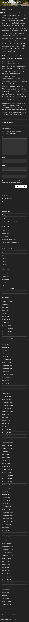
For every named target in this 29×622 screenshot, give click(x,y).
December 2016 (6, 365)
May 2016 (4, 387)
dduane (24, 109)
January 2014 (5, 472)
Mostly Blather (6, 236)
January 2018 (5, 325)
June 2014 (5, 457)
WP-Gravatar (13, 619)
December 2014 (6, 439)
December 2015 (6, 402)
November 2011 (6, 549)
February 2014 (6, 469)
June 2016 (5, 384)
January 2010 (5, 601)
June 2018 (5, 310)
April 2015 (5, 426)
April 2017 (5, 353)
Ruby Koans (5, 215)
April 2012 (5, 537)
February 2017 (6, 359)
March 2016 (5, 393)
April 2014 (5, 463)
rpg (3, 282)
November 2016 (6, 368)
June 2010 (5, 595)
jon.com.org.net (11, 2)
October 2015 (5, 408)
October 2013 (5, 482)
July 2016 (4, 381)
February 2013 (6, 506)
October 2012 (5, 518)
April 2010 (5, 598)
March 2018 (5, 319)
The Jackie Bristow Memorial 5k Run (11, 242)
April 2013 (5, 500)
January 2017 (5, 362)
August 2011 (5, 558)
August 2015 (5, 414)
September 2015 (6, 411)
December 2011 (6, 546)
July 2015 (4, 417)
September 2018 (6, 301)
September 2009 (6, 604)
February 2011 (6, 577)
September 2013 (6, 485)
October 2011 (5, 552)
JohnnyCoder (5, 233)
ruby (3, 285)
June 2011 (4, 564)
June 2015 (5, 420)
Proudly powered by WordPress (9, 614)
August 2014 (5, 451)
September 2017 (6, 338)
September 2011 (6, 555)
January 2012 (5, 543)
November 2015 (6, 405)
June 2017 (5, 347)
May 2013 (4, 497)
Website (4, 173)
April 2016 (5, 390)
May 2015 (4, 423)
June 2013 (5, 494)
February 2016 (6, 396)
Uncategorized (9, 122)
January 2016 (5, 399)
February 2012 (6, 540)
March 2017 (5, 356)
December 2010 (6, 583)
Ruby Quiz (4, 218)
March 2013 (5, 503)
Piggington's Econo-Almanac (9, 239)
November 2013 (6, 478)
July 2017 (4, 344)
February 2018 (6, 322)
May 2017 (4, 350)
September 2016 (6, 374)
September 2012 (6, 521)
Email (4, 165)
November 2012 (6, 515)
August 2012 (5, 524)
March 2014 (5, 466)
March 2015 (5, 430)
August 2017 (5, 341)
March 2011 (5, 573)
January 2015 (5, 436)
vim (3, 292)
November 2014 (6, 442)
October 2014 (5, 445)
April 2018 (5, 316)
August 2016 (5, 377)
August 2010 (5, 589)
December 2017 (6, 328)
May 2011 (4, 567)
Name (4, 157)
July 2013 (4, 491)
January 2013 (5, 509)
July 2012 (4, 528)
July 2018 (4, 307)
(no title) (4, 252)
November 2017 (6, 332)
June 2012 (5, 531)
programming (5, 279)
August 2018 (5, 304)
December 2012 (6, 512)
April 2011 (4, 570)
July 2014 (4, 454)
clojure (4, 273)
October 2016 (5, 371)
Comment (5, 137)
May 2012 (4, 534)
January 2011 (5, 580)
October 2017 (5, 335)
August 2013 (5, 488)
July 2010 (4, 592)
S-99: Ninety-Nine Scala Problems (11, 221)
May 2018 (4, 313)
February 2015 (6, 433)
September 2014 (6, 448)
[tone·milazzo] (5, 230)
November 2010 (6, 586)
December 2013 (6, 475)
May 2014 (4, 460)
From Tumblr (5, 276)
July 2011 (4, 561)
